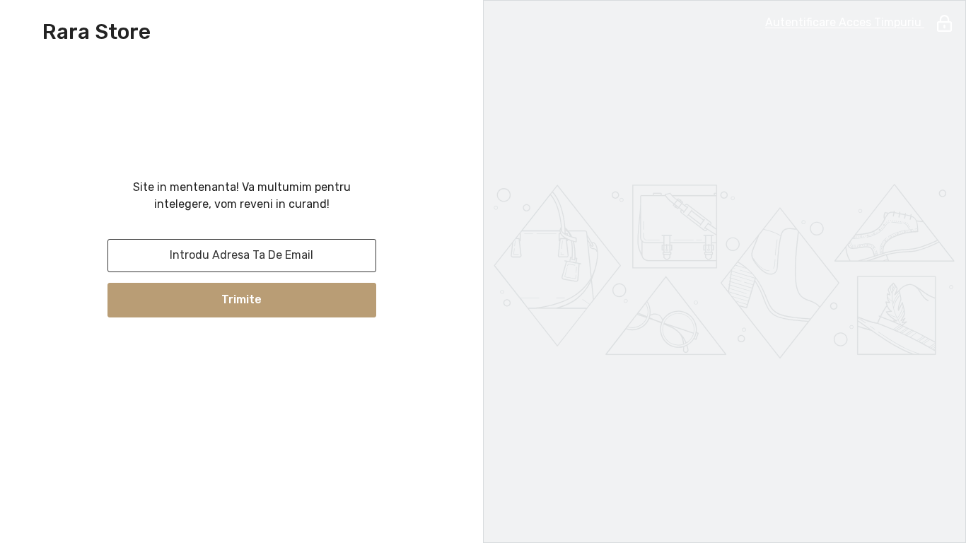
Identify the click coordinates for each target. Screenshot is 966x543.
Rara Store (96, 31)
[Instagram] (241, 354)
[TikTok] (281, 354)
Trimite (241, 299)
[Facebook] (202, 354)
